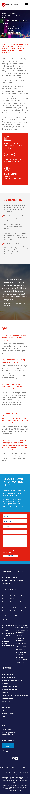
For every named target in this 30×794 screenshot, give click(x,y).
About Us (5, 710)
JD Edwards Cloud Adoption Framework (14, 602)
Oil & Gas (5, 683)
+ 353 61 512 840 (13, 502)
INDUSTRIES (6, 668)
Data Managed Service (9, 577)
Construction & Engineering (11, 686)
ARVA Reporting (20, 649)
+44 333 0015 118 (16, 751)
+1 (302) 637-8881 (13, 504)
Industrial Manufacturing (10, 677)
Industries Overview (8, 674)
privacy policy (7, 552)
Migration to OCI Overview (10, 599)
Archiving (5, 630)
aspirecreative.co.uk (15, 790)
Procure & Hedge (21, 646)
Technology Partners (8, 713)
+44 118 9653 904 (13, 499)
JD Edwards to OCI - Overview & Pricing (14, 608)
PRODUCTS (6, 619)
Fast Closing (19, 635)
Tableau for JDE (20, 662)
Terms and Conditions (15, 772)
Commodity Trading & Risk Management (15, 695)
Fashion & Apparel (7, 698)
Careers (4, 716)
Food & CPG (5, 692)
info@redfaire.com (8, 734)
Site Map (5, 772)
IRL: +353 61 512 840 (8, 731)
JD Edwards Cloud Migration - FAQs (13, 596)
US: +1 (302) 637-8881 (8, 733)
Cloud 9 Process (7, 605)
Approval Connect (21, 643)
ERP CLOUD (6, 584)
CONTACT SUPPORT (8, 745)
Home (4, 13)
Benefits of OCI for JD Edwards (12, 616)
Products (12, 13)
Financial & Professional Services (12, 680)
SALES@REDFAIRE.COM (13, 506)
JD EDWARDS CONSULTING (12, 571)
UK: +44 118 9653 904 (8, 729)
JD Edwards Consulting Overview (12, 580)
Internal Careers (7, 707)
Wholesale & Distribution (10, 689)
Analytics (5, 638)
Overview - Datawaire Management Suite (8, 643)
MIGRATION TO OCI (9, 590)
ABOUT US (6, 701)
